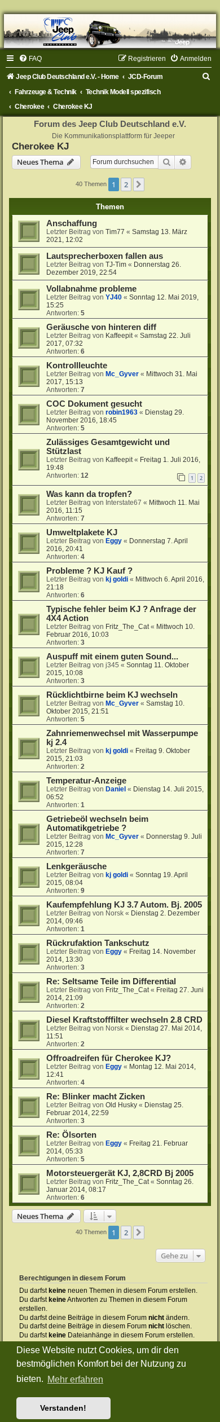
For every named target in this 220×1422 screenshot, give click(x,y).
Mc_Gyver (122, 374)
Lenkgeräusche (76, 866)
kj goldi (116, 579)
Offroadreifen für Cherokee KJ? (108, 1058)
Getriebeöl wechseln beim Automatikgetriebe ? (97, 824)
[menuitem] (30, 59)
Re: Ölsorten (71, 1134)
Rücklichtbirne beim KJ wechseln (112, 694)
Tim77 (115, 232)
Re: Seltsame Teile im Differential (111, 981)
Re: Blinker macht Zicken (95, 1096)
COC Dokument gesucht (94, 403)
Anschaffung (71, 223)
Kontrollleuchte (76, 365)
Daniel (115, 789)
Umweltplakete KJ (81, 532)
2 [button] (126, 184)
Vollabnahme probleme (91, 288)
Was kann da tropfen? (89, 494)
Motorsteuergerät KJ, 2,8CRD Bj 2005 (119, 1173)
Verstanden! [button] (63, 1407)
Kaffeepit (119, 336)
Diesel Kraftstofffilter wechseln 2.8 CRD (124, 1019)
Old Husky (121, 1105)
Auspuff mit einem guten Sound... (112, 656)
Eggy (113, 541)
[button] (138, 184)
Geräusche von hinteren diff (101, 327)
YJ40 (113, 297)
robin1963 (121, 412)
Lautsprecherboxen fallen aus (104, 256)
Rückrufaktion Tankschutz (97, 943)
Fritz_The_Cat (127, 627)
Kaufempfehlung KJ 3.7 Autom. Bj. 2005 (124, 904)
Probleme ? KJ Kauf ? (89, 570)
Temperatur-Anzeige (86, 780)
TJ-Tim (115, 264)
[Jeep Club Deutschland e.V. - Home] (110, 31)
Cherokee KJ (40, 146)
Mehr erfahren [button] (75, 1379)
